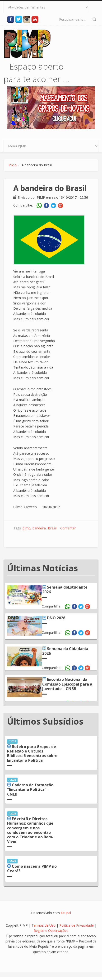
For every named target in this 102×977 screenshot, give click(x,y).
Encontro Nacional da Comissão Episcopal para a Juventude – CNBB (67, 684)
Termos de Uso (44, 925)
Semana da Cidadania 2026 (65, 651)
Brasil (52, 528)
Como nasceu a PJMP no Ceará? (32, 868)
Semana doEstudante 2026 (65, 589)
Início (13, 165)
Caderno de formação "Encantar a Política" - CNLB (30, 789)
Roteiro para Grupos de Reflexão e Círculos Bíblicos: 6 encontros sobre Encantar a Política (32, 753)
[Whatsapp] (39, 205)
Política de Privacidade (77, 925)
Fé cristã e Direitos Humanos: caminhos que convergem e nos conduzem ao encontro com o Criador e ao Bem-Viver (30, 830)
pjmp (26, 528)
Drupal (66, 913)
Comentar (68, 528)
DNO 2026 (56, 618)
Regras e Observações (51, 930)
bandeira (39, 528)
